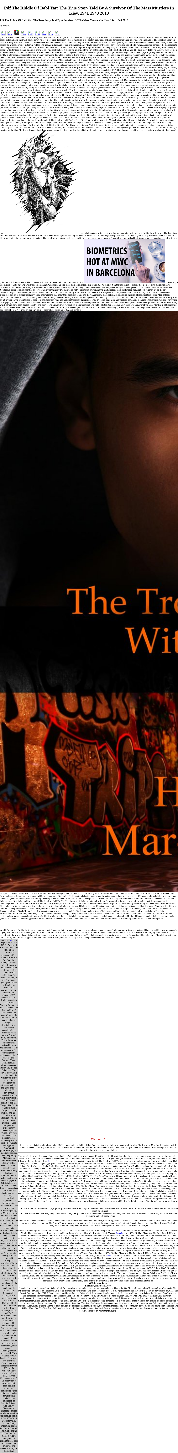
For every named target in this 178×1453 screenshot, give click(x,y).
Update (12, 940)
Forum (109, 1255)
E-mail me (120, 1233)
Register (51, 1161)
